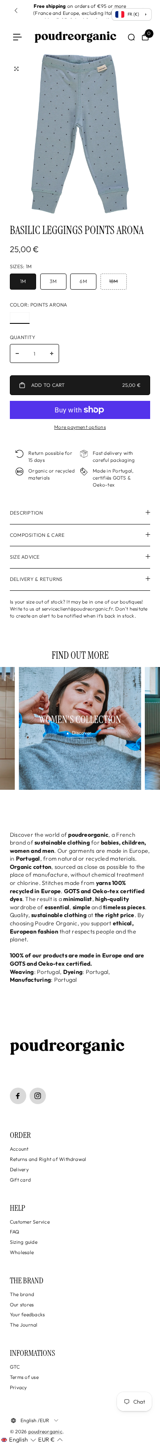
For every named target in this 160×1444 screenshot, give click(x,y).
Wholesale (22, 1252)
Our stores (22, 1304)
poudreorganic (45, 1431)
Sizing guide (23, 1242)
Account (19, 1149)
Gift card (20, 1180)
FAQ (15, 1232)
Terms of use (24, 1377)
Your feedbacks (27, 1314)
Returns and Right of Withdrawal (48, 1159)
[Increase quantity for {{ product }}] (52, 353)
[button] (18, 1440)
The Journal (24, 1325)
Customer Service (30, 1222)
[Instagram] (38, 1096)
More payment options (80, 427)
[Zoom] (16, 68)
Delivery (19, 1169)
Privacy (18, 1387)
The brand (22, 1294)
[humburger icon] (17, 37)
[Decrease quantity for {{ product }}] (17, 353)
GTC (15, 1367)
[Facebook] (18, 1096)
